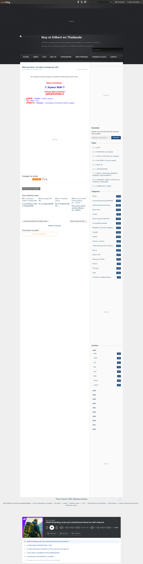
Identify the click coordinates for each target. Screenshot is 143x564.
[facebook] (78, 2)
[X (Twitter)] (81, 2)
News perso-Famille (98, 259)
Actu (44, 57)
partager (65, 533)
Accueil (26, 57)
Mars (95, 376)
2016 (94, 429)
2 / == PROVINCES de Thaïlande (103, 152)
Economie (96, 268)
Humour (95, 263)
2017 (94, 425)
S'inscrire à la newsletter (31, 189)
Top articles (57, 503)
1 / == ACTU (96, 147)
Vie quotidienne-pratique (100, 223)
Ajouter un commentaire (39, 234)
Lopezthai (15, 503)
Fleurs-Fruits (96, 209)
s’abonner (53, 533)
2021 (94, 408)
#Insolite (85, 69)
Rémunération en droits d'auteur (97, 503)
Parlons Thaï (96, 254)
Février (96, 380)
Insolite (95, 214)
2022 (94, 403)
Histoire (95, 236)
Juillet (95, 358)
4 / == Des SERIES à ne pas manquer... (105, 160)
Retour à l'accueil (54, 225)
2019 (94, 416)
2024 (94, 395)
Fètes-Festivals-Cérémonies (101, 218)
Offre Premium (112, 503)
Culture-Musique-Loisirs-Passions (103, 245)
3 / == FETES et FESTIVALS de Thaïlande (106, 156)
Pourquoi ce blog (99, 57)
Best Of (53, 57)
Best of (95, 250)
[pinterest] (85, 2)
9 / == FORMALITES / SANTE (102, 186)
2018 (94, 420)
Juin (95, 362)
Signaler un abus (75, 503)
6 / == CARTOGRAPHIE (100, 169)
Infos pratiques (82, 57)
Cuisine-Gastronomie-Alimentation (103, 200)
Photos (95, 196)
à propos (77, 533)
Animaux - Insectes (98, 241)
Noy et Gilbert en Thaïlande (61, 37)
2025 (94, 390)
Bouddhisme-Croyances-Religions (103, 227)
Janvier (96, 385)
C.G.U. (84, 503)
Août (95, 353)
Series (35, 57)
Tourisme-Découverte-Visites (101, 205)
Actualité (95, 232)
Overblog (84, 499)
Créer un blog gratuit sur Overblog (42, 503)
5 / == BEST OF (98, 165)
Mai (95, 367)
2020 (94, 412)
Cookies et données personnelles (128, 503)
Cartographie (66, 57)
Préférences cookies (71, 505)
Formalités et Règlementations (102, 277)
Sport (94, 272)
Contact (113, 57)
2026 (94, 350)
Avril (95, 371)
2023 (94, 399)
